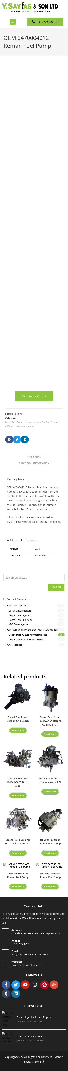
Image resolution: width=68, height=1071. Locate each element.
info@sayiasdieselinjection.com (29, 954)
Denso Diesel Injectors (20, 619)
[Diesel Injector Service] (8, 1038)
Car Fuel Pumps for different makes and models (32, 629)
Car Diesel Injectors (17, 605)
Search (56, 587)
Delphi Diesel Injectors (20, 615)
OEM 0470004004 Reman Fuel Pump (50, 841)
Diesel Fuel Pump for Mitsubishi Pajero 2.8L (18, 841)
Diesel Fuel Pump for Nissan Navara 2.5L (50, 780)
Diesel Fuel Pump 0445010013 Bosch (18, 719)
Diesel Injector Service (30, 1036)
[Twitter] (15, 984)
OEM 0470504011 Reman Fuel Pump (50, 875)
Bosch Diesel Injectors (20, 610)
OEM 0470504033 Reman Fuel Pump (18, 875)
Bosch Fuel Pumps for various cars (23, 422)
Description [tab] (34, 457)
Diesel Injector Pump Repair (34, 1017)
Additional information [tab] (34, 463)
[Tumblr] (6, 993)
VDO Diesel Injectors (19, 624)
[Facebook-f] (6, 984)
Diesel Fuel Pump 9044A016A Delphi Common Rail (50, 721)
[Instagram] (35, 984)
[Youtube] (25, 984)
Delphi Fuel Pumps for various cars (26, 639)
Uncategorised (14, 644)
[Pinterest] (44, 984)
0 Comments (38, 1021)
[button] (13, 22)
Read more (18, 730)
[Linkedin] (15, 993)
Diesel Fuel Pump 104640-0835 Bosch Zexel (18, 782)
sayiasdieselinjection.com (26, 965)
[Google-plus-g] (54, 984)
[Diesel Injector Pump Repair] (8, 1019)
